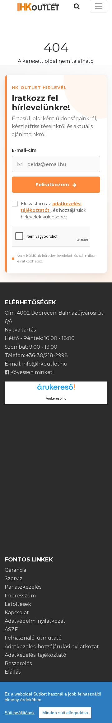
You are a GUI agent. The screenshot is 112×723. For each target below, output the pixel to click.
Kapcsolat (17, 613)
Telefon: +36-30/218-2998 (36, 355)
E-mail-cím (24, 150)
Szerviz (13, 578)
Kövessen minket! (31, 372)
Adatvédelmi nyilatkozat (35, 621)
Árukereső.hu (56, 398)
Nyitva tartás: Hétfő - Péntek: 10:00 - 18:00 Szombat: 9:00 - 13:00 (40, 338)
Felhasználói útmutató (33, 638)
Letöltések (18, 604)
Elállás (13, 672)
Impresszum (20, 596)
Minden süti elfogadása (65, 712)
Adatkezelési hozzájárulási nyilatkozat (52, 647)
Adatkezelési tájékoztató (35, 655)
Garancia (15, 570)
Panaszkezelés (23, 587)
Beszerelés (18, 663)
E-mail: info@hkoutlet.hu (36, 364)
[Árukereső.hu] (56, 389)
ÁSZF (11, 629)
